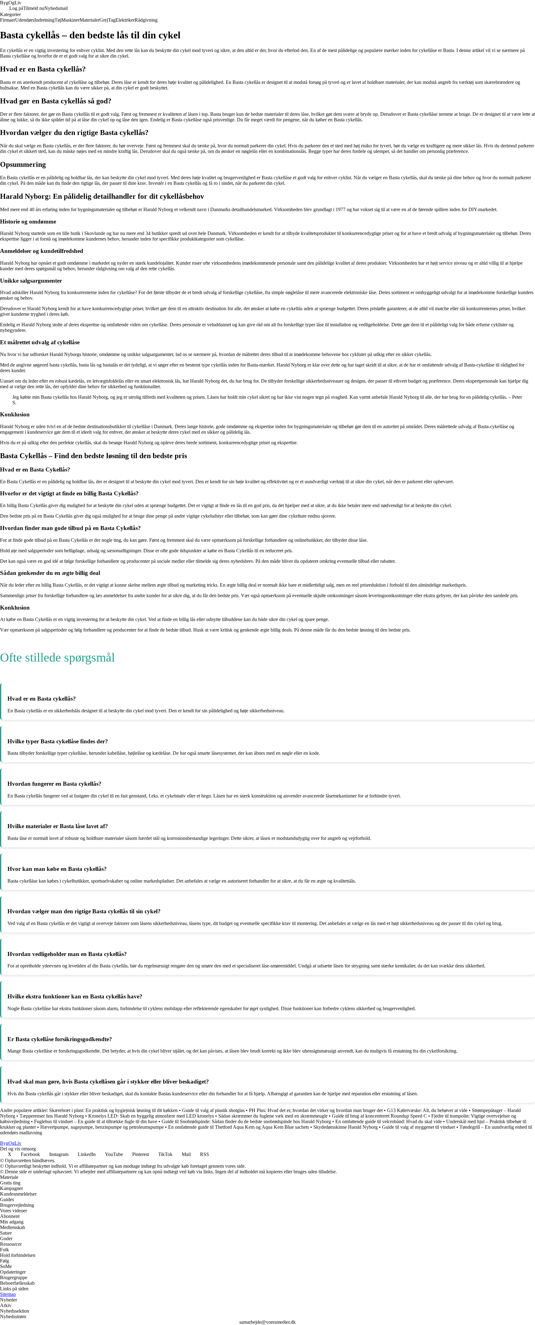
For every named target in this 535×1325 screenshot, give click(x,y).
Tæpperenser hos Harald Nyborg (52, 1116)
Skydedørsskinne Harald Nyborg (345, 1127)
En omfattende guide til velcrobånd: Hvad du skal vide (388, 1121)
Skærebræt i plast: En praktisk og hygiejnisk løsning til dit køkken (113, 1110)
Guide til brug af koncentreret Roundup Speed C (379, 1116)
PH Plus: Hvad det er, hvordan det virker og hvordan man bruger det (316, 1110)
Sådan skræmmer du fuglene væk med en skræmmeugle (273, 1116)
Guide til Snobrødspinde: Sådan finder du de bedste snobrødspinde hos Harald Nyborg (246, 1121)
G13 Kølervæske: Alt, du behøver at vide (427, 1110)
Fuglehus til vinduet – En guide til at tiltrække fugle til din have (95, 1121)
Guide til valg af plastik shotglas (213, 1110)
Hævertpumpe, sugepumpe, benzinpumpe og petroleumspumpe (102, 1127)
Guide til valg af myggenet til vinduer (418, 1127)
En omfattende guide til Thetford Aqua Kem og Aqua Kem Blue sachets (238, 1127)
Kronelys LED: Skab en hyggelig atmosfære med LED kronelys (151, 1116)
